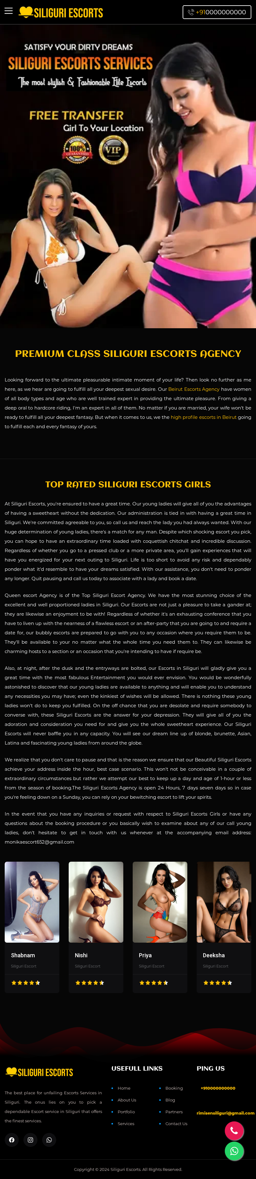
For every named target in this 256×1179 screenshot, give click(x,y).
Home (124, 1088)
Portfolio (126, 1111)
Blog (170, 1099)
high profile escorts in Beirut (204, 417)
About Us (127, 1099)
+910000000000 (218, 1088)
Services (126, 1123)
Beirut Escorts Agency (193, 389)
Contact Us (176, 1123)
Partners (174, 1111)
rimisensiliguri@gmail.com (226, 1112)
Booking (174, 1088)
